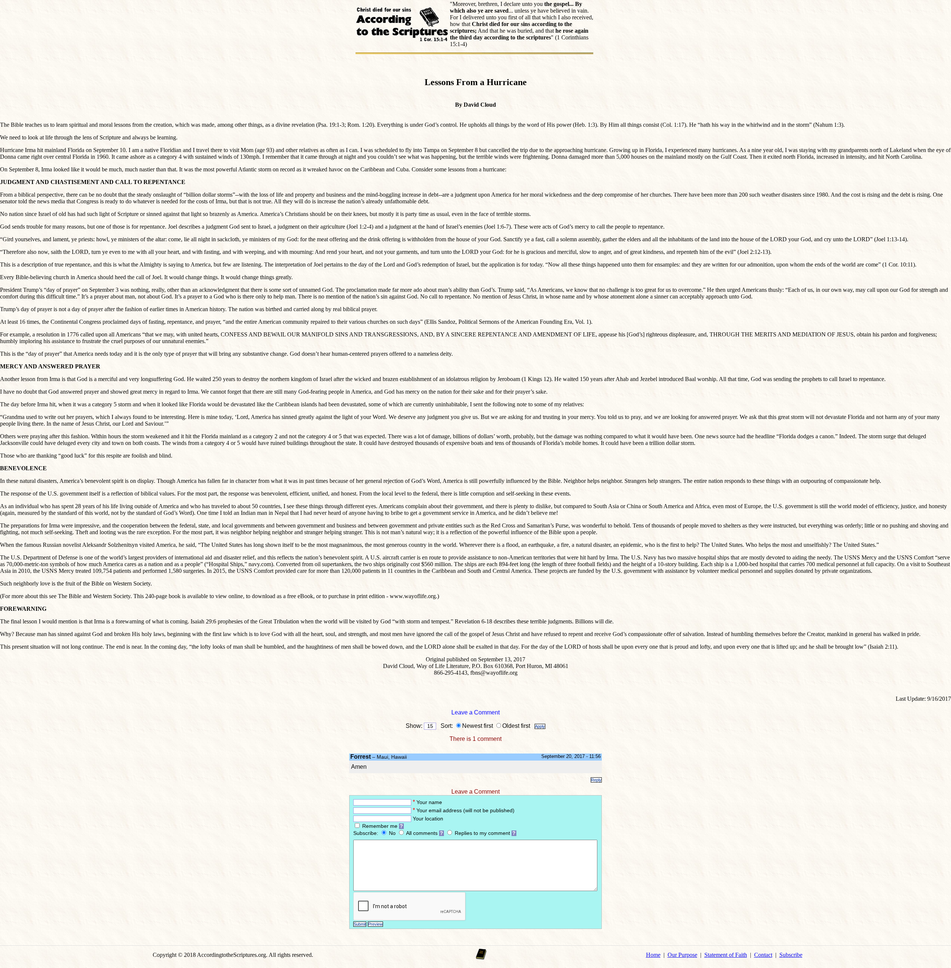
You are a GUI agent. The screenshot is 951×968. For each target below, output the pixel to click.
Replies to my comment (482, 833)
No (393, 833)
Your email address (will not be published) (465, 810)
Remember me (379, 826)
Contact (763, 955)
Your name (429, 802)
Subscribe (790, 955)
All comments (422, 833)
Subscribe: (366, 833)
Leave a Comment (475, 712)
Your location (428, 819)
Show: (414, 726)
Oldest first (517, 726)
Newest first (477, 726)
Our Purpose (682, 955)
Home (653, 955)
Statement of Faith (725, 955)
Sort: (445, 726)
